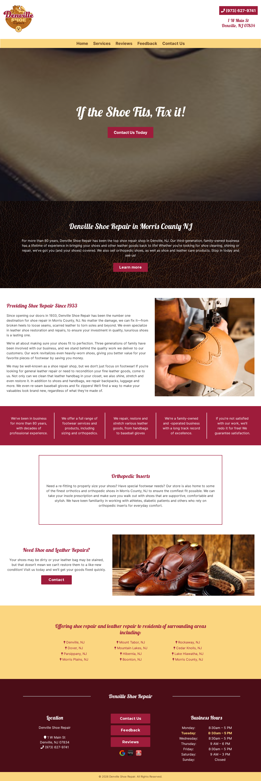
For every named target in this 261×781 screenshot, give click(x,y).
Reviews (124, 43)
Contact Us (173, 43)
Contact (56, 580)
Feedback (147, 43)
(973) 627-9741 (240, 10)
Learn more (130, 267)
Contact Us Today (130, 132)
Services (102, 43)
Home (82, 43)
